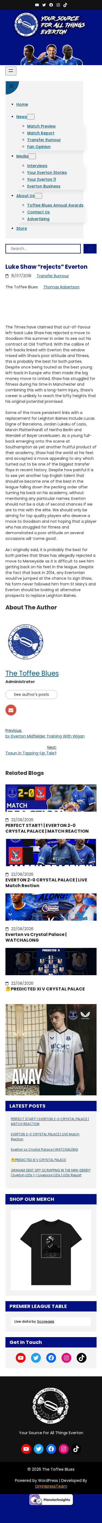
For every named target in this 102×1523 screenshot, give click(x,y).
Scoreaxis (45, 1321)
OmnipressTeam (51, 1486)
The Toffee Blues (32, 673)
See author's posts (31, 694)
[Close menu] (12, 88)
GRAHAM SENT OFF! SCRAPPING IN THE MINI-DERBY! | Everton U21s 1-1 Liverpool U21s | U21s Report (51, 1172)
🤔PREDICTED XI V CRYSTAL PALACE (45, 989)
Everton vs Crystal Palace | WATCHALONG (36, 937)
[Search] (90, 248)
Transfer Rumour (53, 276)
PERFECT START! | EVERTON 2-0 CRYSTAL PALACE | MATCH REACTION (47, 828)
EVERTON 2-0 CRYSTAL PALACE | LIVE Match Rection (46, 883)
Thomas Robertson (61, 287)
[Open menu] (10, 71)
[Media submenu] (32, 156)
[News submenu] (31, 117)
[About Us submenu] (38, 196)
